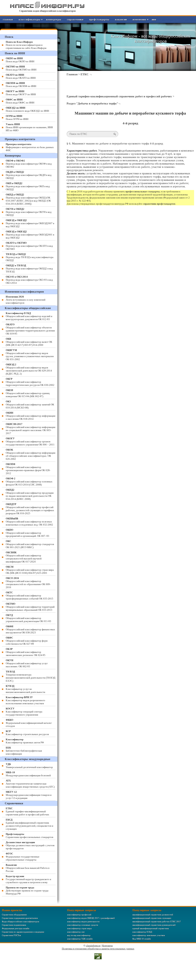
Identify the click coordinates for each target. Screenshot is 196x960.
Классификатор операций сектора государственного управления (24, 711)
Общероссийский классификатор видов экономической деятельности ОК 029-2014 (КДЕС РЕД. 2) (29, 369)
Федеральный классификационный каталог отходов (29, 722)
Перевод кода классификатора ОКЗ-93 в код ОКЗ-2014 (29, 279)
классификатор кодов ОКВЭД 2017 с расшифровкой (91, 918)
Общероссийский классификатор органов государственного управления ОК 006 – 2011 (30, 441)
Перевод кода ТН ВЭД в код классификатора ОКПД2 (29, 257)
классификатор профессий (79, 914)
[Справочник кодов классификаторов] (47, 7)
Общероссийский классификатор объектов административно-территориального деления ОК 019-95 (30, 329)
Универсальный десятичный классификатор (29, 766)
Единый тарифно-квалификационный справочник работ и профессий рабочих (119, 96)
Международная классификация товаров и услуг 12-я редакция (28, 794)
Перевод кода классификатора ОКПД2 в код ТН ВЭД (29, 268)
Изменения (139, 19)
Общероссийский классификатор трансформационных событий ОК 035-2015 (29, 595)
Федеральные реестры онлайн (15, 928)
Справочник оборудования (14, 914)
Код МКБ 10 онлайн (141, 939)
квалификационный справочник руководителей (154, 925)
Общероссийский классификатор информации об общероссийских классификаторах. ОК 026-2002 (30, 454)
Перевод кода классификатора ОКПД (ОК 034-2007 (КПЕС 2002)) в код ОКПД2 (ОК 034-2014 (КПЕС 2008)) (28, 199)
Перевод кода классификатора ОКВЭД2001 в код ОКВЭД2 (30, 234)
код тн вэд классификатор (79, 935)
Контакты (107, 945)
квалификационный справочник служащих (151, 918)
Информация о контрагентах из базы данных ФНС (30, 147)
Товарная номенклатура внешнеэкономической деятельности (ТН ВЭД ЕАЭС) (30, 676)
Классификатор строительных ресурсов (27, 733)
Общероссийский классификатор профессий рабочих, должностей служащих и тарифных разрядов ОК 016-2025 (30, 509)
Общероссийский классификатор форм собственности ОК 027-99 (26, 640)
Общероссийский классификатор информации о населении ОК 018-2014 (30, 415)
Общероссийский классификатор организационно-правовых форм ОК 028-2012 (28, 469)
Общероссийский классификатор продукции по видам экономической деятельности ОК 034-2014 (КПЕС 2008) (30, 494)
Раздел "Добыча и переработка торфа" (92, 103)
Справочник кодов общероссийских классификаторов (47, 11)
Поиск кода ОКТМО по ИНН (21, 68)
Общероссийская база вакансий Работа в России (27, 867)
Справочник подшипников (14, 925)
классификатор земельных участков (148, 935)
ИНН (154, 19)
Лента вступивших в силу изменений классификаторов (25, 299)
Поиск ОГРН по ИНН (17, 118)
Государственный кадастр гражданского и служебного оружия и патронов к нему (28, 879)
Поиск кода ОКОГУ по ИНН (21, 93)
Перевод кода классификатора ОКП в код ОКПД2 (28, 186)
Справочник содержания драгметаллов (20, 918)
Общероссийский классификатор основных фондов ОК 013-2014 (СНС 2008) (29, 481)
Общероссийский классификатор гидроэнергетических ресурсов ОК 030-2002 (30, 381)
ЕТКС (85, 74)
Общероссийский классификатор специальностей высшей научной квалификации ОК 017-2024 (24, 557)
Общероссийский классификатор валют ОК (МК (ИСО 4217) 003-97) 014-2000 (29, 341)
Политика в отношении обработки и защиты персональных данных (98, 948)
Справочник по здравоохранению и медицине (23, 932)
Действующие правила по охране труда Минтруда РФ (27, 890)
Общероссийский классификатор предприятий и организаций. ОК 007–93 (27, 532)
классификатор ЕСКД (142, 932)
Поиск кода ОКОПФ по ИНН (21, 85)
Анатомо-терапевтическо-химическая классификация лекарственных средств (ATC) (30, 783)
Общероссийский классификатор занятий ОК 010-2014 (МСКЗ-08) (30, 404)
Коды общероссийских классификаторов (20, 921)
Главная (8, 19)
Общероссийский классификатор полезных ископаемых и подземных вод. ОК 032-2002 (29, 521)
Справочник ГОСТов (11, 935)
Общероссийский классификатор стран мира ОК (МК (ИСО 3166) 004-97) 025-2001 (30, 569)
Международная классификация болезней (28, 774)
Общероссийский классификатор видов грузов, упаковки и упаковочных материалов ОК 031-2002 (30, 355)
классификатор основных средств (82, 925)
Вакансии (121, 19)
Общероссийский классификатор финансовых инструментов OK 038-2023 (30, 629)
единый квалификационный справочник (150, 928)
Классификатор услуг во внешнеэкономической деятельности (25, 689)
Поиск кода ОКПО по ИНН (20, 60)
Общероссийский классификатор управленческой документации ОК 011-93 (28, 618)
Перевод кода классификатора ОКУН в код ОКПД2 (28, 211)
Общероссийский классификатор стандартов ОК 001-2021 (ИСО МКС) (30, 544)
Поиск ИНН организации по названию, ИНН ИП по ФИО (29, 127)
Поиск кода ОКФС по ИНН (20, 101)
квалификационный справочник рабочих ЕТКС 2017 (156, 921)
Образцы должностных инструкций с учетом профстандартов (30, 845)
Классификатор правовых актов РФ (25, 741)
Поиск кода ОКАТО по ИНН (21, 76)
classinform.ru (93, 945)
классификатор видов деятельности (83, 921)
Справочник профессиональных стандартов (29, 836)
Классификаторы (29, 19)
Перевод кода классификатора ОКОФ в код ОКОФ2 (29, 163)
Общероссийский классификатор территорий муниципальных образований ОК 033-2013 (30, 606)
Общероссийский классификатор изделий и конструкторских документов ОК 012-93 (29, 316)
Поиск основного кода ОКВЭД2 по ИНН (27, 109)
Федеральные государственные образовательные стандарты (22, 856)
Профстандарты (99, 19)
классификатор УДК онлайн (80, 939)
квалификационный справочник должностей (152, 914)
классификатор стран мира (79, 928)
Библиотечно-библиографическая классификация (24, 750)
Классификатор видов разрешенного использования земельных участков (25, 700)
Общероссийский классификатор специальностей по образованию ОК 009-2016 (28, 583)
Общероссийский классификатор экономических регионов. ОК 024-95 (25, 652)
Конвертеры (53, 19)
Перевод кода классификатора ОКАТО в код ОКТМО (29, 245)
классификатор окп (76, 932)
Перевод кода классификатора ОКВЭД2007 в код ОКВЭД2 (30, 223)
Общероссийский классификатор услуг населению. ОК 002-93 (27, 663)
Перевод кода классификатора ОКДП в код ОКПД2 (28, 175)
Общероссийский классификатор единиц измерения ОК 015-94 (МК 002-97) (28, 393)
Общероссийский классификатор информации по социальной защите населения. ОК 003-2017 (30, 429)
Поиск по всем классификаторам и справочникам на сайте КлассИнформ (26, 44)
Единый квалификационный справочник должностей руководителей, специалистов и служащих (29, 824)
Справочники (75, 19)
